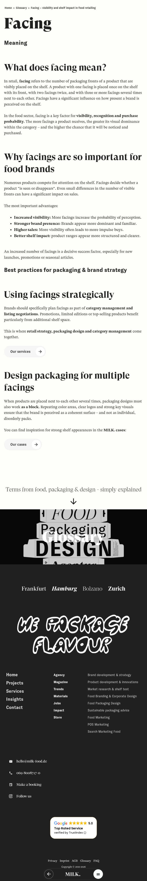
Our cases (18, 444)
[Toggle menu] (98, 874)
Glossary (21, 7)
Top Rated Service (68, 828)
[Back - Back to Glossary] (48, 874)
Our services (20, 351)
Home (8, 7)
